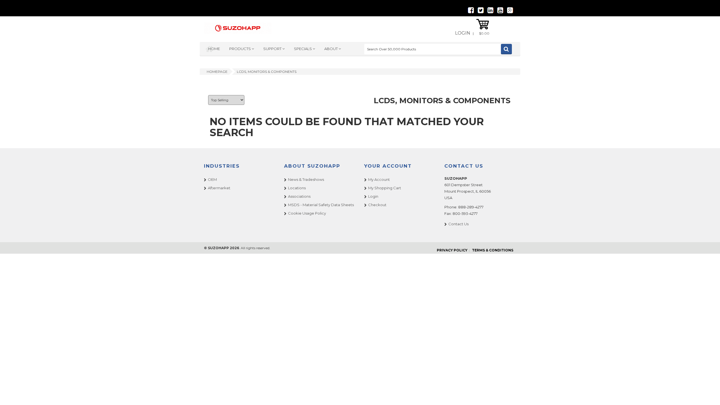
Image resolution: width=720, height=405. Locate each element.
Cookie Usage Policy (307, 213)
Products (240, 48)
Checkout (377, 204)
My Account (379, 179)
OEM (212, 179)
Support (272, 48)
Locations (297, 188)
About (331, 48)
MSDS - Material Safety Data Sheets (321, 204)
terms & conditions (492, 250)
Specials (303, 48)
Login (462, 33)
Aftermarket (219, 188)
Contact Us (458, 224)
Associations (299, 196)
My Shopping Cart (384, 188)
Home (214, 48)
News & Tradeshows (306, 179)
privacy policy (452, 250)
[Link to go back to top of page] (708, 393)
